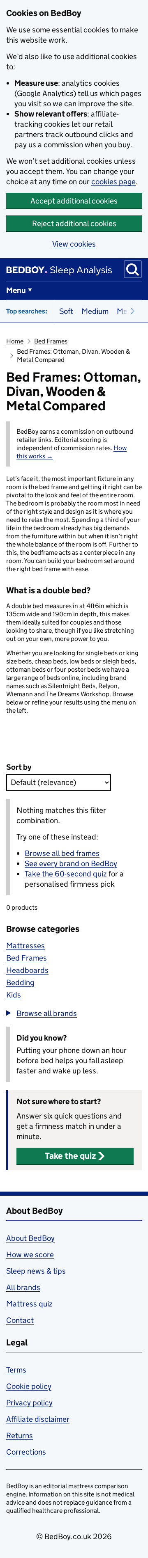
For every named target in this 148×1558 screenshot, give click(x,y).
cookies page (113, 181)
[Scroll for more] (130, 311)
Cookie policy (28, 1386)
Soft (66, 311)
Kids (13, 995)
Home (14, 341)
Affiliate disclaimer (37, 1419)
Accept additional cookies (74, 201)
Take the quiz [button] (70, 1156)
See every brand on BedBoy (71, 863)
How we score (30, 1254)
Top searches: (26, 311)
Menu (16, 290)
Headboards (27, 970)
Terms (16, 1370)
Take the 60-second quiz (66, 874)
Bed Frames (50, 341)
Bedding (20, 982)
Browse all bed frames (62, 853)
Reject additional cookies (74, 223)
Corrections (26, 1452)
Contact (20, 1320)
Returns (19, 1435)
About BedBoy (30, 1238)
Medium (95, 311)
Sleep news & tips (36, 1271)
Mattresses (25, 945)
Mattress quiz (29, 1304)
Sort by (18, 767)
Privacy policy (29, 1402)
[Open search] (133, 269)
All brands (23, 1287)
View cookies (74, 244)
